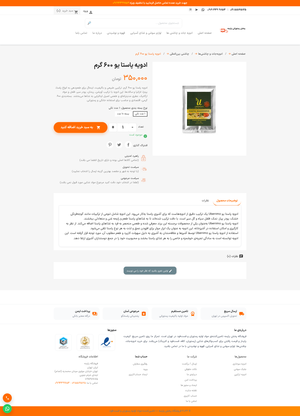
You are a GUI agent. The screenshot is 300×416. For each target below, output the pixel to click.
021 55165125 (238, 10)
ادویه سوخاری (239, 364)
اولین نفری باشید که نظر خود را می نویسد (148, 271)
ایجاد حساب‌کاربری (138, 374)
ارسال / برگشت (189, 364)
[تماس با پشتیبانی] (7, 397)
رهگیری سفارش (140, 364)
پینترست (109, 144)
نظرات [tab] (205, 201)
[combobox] (138, 23)
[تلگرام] (196, 9)
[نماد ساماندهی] (85, 342)
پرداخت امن (191, 380)
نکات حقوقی (191, 369)
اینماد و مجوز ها (189, 385)
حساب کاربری (190, 396)
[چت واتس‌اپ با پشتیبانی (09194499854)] (7, 408)
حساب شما (141, 357)
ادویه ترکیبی (240, 374)
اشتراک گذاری (128, 144)
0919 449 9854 (216, 10)
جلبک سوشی (240, 369)
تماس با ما (191, 401)
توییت (119, 144)
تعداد (141, 127)
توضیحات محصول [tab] (227, 201)
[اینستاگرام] (190, 9)
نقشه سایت (191, 390)
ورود (145, 369)
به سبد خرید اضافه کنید (81, 127)
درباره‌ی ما (192, 374)
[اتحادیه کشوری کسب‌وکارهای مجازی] (63, 342)
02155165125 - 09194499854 (70, 383)
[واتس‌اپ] (203, 9)
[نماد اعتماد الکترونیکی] (106, 342)
